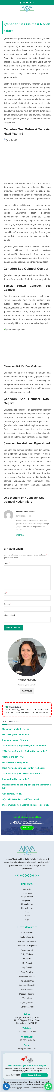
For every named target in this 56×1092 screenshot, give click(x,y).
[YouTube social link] (27, 2)
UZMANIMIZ (27, 691)
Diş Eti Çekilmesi (27, 1002)
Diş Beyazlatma (27, 981)
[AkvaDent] (27, 850)
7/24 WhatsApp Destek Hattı (27, 817)
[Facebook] (17, 875)
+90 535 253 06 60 (27, 1031)
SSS (27, 912)
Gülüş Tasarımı (27, 932)
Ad (5, 593)
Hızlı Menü (27, 883)
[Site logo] (27, 9)
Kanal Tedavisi (27, 989)
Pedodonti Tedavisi (27, 976)
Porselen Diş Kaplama (27, 945)
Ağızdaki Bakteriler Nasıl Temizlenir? (20, 799)
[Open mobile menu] (3, 9)
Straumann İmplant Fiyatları (15, 729)
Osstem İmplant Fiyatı (13, 757)
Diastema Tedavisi (27, 994)
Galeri (27, 915)
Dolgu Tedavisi (27, 954)
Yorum (7, 563)
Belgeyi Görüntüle (34, 1075)
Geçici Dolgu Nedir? (12, 793)
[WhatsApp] (37, 875)
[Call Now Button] (6, 1086)
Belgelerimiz (27, 900)
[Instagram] (22, 875)
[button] (48, 1086)
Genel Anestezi (27, 1007)
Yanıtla (20, 535)
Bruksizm (27, 958)
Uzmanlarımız (27, 904)
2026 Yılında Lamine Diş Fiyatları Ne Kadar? (23, 768)
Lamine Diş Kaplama (27, 941)
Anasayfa (27, 889)
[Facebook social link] (20, 2)
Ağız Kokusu (27, 998)
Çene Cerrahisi (27, 972)
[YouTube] (27, 875)
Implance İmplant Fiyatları (15, 740)
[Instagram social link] (23, 2)
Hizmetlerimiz (27, 908)
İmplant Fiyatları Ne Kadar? (15, 779)
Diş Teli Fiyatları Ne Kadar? (15, 734)
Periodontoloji (27, 950)
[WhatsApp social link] (33, 2)
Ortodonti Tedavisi (27, 985)
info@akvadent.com (27, 1048)
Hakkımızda (27, 893)
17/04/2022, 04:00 (23, 516)
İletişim (27, 919)
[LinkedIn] (32, 875)
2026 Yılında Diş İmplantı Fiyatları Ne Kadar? (24, 745)
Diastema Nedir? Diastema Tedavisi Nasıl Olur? (25, 805)
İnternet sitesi (9, 615)
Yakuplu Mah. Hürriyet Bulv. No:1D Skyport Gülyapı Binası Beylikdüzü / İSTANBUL (27, 1020)
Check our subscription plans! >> (31, 713)
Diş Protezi (27, 963)
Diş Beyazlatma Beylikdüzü (15, 762)
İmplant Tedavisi (27, 937)
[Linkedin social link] (30, 2)
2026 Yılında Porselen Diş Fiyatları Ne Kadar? (24, 751)
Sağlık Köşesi (27, 897)
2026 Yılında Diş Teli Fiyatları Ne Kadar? (22, 773)
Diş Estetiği (27, 967)
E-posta (7, 604)
